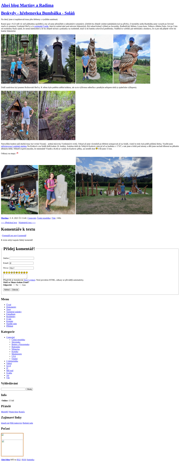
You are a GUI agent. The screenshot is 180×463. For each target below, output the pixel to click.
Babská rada (28, 423)
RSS (24, 460)
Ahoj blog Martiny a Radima (27, 5)
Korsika (15, 351)
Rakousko (16, 347)
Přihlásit (9, 326)
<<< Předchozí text (9, 222)
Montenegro (17, 354)
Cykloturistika (12, 361)
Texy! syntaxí (29, 280)
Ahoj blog (5, 460)
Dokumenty (11, 307)
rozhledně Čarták (41, 26)
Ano (24, 285)
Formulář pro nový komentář (14, 235)
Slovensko (16, 342)
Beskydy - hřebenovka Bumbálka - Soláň (38, 13)
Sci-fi (8, 366)
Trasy (8, 309)
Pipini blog (13, 412)
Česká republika (43, 218)
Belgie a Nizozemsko (20, 344)
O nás (8, 319)
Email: (6, 263)
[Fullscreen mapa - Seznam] (17, 153)
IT (7, 368)
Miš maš (9, 370)
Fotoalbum (10, 314)
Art (7, 375)
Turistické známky (14, 312)
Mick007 (5, 412)
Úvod (8, 305)
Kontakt (9, 321)
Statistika (30, 460)
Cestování (32, 218)
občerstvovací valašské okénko (14, 146)
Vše (8, 378)
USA (14, 356)
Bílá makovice (16, 423)
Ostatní (15, 359)
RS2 (19, 460)
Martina (4, 218)
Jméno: (6, 258)
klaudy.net (5, 423)
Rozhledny (10, 316)
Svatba (9, 373)
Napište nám (11, 324)
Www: (6, 268)
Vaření (9, 363)
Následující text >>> (27, 222)
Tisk (53, 218)
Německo (16, 349)
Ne (17, 285)
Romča (22, 412)
